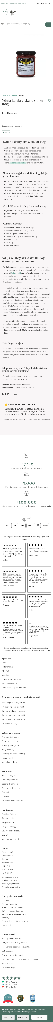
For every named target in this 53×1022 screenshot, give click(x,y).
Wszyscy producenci (10, 839)
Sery (4, 662)
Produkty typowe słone (11, 679)
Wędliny (5, 675)
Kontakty (5, 918)
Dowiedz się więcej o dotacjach (14, 419)
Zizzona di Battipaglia (10, 784)
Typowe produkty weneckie (13, 719)
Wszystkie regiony (9, 723)
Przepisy (5, 900)
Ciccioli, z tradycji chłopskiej (13, 955)
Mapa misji (6, 866)
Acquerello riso (8, 818)
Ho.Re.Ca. (6, 873)
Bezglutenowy (8, 749)
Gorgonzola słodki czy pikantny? (15, 942)
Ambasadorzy (7, 855)
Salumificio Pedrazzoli (11, 831)
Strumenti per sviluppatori (12, 907)
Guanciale (6, 792)
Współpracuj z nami (10, 877)
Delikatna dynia (8, 951)
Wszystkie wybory (9, 762)
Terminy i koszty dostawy (12, 911)
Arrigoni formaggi (9, 826)
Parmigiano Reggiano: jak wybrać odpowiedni (21, 959)
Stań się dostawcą (9, 880)
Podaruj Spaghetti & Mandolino (15, 921)
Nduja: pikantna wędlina (11, 938)
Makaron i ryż (7, 667)
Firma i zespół (7, 852)
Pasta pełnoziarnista (10, 780)
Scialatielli (16, 273)
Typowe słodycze (9, 683)
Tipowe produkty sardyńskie (13, 711)
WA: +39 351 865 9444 (44, 4)
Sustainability (7, 869)
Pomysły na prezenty (10, 741)
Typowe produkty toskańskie (14, 715)
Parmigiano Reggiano (11, 788)
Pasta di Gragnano (9, 775)
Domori (5, 835)
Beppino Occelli (8, 822)
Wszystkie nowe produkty (12, 800)
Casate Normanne (9, 95)
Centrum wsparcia (9, 904)
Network (5, 925)
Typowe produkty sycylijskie (13, 702)
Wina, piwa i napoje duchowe (14, 687)
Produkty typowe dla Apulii (13, 707)
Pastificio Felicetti (9, 814)
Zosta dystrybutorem (10, 883)
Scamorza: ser (8, 963)
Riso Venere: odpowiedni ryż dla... (16, 947)
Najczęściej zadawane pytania (14, 914)
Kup (48, 24)
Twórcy (5, 859)
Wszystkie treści (8, 967)
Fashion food (7, 758)
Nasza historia (7, 862)
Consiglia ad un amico (11, 887)
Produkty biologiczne (10, 745)
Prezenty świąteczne (10, 737)
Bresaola (5, 796)
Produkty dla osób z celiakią (13, 753)
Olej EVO (5, 671)
